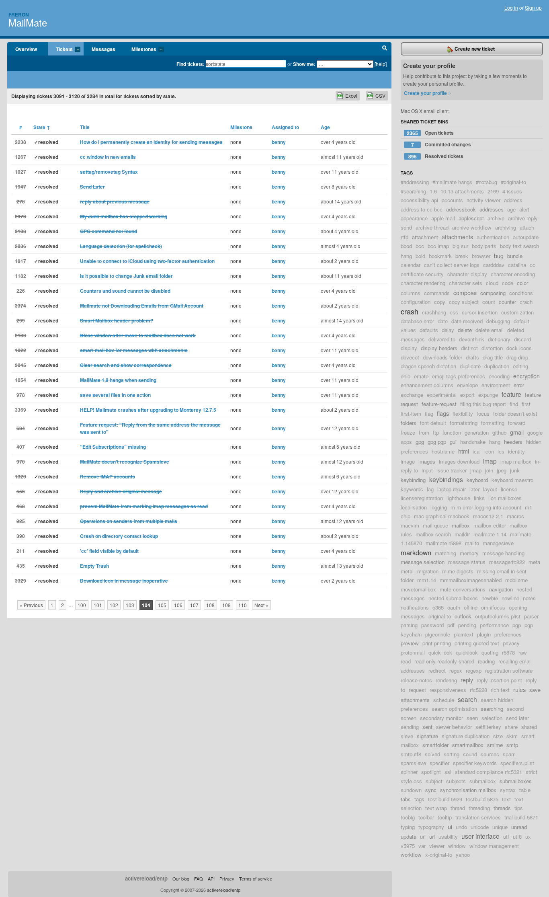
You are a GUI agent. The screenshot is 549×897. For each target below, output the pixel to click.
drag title (493, 357)
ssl (448, 772)
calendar (410, 265)
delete (465, 330)
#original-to (513, 182)
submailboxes (516, 781)
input (427, 470)
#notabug (486, 182)
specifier (439, 763)
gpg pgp (437, 441)
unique (500, 827)
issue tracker (451, 470)
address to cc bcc (421, 209)
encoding (499, 376)
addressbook (461, 209)
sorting (451, 754)
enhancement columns (427, 385)
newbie (489, 598)
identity (516, 451)
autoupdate (526, 237)
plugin (484, 634)
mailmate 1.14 (489, 534)
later (474, 489)
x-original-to (438, 854)
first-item (411, 413)
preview (410, 643)
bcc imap (438, 246)
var (422, 846)
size (498, 736)
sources (490, 754)
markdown (416, 552)
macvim (410, 525)
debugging (498, 321)
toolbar (426, 817)
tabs (406, 799)
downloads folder (442, 357)
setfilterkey (488, 727)
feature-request (439, 404)
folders (408, 423)
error (519, 385)
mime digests (457, 571)
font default (433, 423)
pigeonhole (437, 634)
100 (82, 604)
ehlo (405, 376)
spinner (409, 772)
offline (470, 607)
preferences (508, 634)
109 (226, 604)
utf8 (517, 836)
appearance (414, 218)
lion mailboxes (505, 498)
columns (410, 293)
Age (325, 127)
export (467, 394)
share (511, 727)
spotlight (431, 772)
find (514, 404)
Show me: (304, 64)
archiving (505, 227)
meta (534, 562)
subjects (456, 781)
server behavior (454, 727)
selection (491, 718)
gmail (517, 432)
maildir (462, 534)
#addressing (415, 182)
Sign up (533, 7)
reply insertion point (499, 680)
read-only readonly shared (444, 661)
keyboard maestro (512, 480)
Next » (261, 604)
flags (443, 413)
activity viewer (483, 200)
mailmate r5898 (443, 543)
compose (465, 292)
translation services (478, 817)
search (467, 699)
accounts (452, 200)
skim (512, 736)
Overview (26, 49)
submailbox (482, 781)
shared (529, 727)
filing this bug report (483, 404)
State (41, 127)
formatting (492, 423)
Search (384, 49)
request (417, 690)
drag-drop (517, 357)
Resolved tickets (436, 156)
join (489, 470)
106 (178, 604)
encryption (526, 376)
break (461, 256)
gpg (420, 441)
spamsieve (413, 763)
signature (427, 736)
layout (490, 489)
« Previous (31, 604)
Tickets (60, 49)
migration (427, 571)
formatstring (463, 423)
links (479, 498)
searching (492, 708)
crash (409, 311)
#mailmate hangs (452, 182)
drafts (472, 357)
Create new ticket (474, 48)
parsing (409, 625)
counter (507, 302)
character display (467, 274)
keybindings (446, 479)
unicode (480, 827)
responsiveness (448, 690)
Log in (511, 7)
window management (494, 846)
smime (495, 745)
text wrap (436, 808)
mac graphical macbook (441, 516)
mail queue (435, 525)
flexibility (463, 413)
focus (483, 413)
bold (420, 256)
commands (437, 293)
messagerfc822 (507, 562)
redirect (437, 670)
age (511, 209)
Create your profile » (427, 92)
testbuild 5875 (482, 799)
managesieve (498, 543)
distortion (492, 348)
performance (494, 625)
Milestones (139, 49)
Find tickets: (190, 64)
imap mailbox (515, 461)
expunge (488, 394)
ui (450, 826)
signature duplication (466, 736)
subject (434, 781)
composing (493, 293)
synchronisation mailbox (468, 790)
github (499, 432)
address (513, 200)
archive (496, 218)
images (426, 461)
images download (459, 461)
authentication (493, 237)
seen (472, 718)
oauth (453, 607)
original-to (439, 616)
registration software (509, 670)
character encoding (513, 274)
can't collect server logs (451, 265)
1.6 (433, 191)
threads (502, 808)
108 (210, 604)
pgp (516, 625)
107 (194, 604)
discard (522, 339)
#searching (413, 191)
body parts (484, 246)
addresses (491, 209)
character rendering (423, 283)
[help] (381, 63)
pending (467, 625)
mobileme (516, 580)
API (211, 878)
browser (481, 256)
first (526, 404)
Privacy (226, 878)
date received (467, 321)
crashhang (434, 312)
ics (501, 451)
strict (531, 772)
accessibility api (419, 200)
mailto (472, 543)
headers (513, 441)
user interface (480, 835)
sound (470, 754)
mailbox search (433, 534)
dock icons (519, 348)
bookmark (440, 256)
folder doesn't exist (515, 413)
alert (524, 209)
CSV (380, 95)
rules (519, 689)
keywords (412, 489)
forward (516, 423)
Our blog (180, 878)
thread (458, 808)
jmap (475, 470)
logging (438, 507)
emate (421, 376)
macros (515, 516)
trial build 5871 (521, 817)
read (406, 661)
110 (242, 604)
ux (528, 836)
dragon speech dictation (428, 366)
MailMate (27, 22)
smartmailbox (467, 745)
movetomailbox (418, 589)
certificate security (422, 274)
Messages (103, 49)
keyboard (477, 480)
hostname (443, 451)
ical (477, 451)
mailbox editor (489, 525)
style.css (411, 781)
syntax (508, 790)
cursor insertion (480, 312)
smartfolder (435, 745)
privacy (511, 643)
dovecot (410, 357)
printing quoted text (477, 643)
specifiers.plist (517, 763)
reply (467, 679)
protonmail (413, 652)
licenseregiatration (422, 498)
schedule (443, 700)
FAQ (198, 878)
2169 (493, 191)
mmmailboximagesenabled (471, 580)
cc (532, 265)
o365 (438, 607)
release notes (416, 680)
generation (477, 432)
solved (432, 754)
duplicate (470, 366)
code (507, 283)
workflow (411, 854)
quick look (440, 652)
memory (469, 553)
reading (486, 661)
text (506, 799)
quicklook (467, 652)
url (432, 836)
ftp (436, 432)
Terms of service (255, 878)
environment (495, 385)
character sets (465, 283)
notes (529, 598)
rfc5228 (478, 690)
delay (448, 330)
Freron (18, 14)
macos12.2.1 (488, 516)
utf (506, 836)
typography (431, 827)
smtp (512, 745)
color (522, 283)
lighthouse (458, 498)
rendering (446, 680)
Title (85, 127)
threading (479, 808)
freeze (408, 432)
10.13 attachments (462, 191)
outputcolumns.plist (497, 616)
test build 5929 (445, 799)
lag (430, 489)
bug (499, 255)
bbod (406, 246)
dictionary (499, 339)
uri (423, 836)
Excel (351, 95)
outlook (463, 616)
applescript (471, 218)
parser (531, 616)
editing (520, 366)
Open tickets (430, 133)
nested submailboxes (453, 598)
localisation (414, 507)
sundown (411, 790)
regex (455, 670)
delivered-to (441, 339)
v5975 (408, 846)
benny (279, 142)
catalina (517, 265)
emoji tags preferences (458, 376)
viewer (437, 846)
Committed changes (441, 144)
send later (517, 718)
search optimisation (454, 708)
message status (466, 562)
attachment (425, 237)
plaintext (463, 634)
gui (453, 441)
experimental (442, 394)
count (488, 302)
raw (522, 652)
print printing (436, 643)
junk (515, 470)
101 (98, 604)
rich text (500, 690)
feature (511, 394)
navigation (501, 589)
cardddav (493, 265)
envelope (467, 385)
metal (407, 571)
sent (427, 727)
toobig (408, 817)
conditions (521, 293)
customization (517, 312)
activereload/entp (146, 878)
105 (162, 604)
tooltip (445, 817)
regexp (473, 670)
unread (519, 827)
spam (509, 754)
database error (417, 321)
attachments (457, 236)
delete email (489, 330)
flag (429, 413)
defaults (429, 330)
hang (494, 441)
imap (490, 460)
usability (448, 836)
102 (114, 604)
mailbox (461, 525)
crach (526, 302)
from (424, 432)
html (463, 451)
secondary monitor (441, 718)
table (525, 790)
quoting (489, 652)
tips (518, 808)
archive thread (432, 227)
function (451, 432)
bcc (420, 246)
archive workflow (472, 227)
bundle (514, 256)
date (443, 321)
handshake (472, 441)
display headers (439, 348)
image (408, 461)
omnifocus (493, 607)
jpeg (501, 470)
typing (408, 827)
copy (439, 302)
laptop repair (451, 489)
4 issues (512, 191)
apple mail (443, 218)
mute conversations (462, 589)
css (454, 312)
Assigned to (285, 127)
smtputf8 (411, 754)
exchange (412, 394)
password (432, 625)
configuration (415, 302)
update (408, 836)
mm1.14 (426, 580)
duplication (496, 366)
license (509, 489)
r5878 (508, 652)
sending (410, 727)
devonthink (471, 339)
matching (445, 553)
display (409, 348)
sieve (407, 736)
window (457, 846)
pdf (451, 625)
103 (130, 604)
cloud (492, 283)
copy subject (464, 302)
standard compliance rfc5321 (488, 772)
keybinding (413, 480)
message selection (423, 562)
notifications (415, 607)
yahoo (463, 854)
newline (510, 598)
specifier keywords (475, 763)
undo (461, 827)
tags (419, 799)
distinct (469, 348)
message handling (503, 553)
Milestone (241, 127)
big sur (460, 246)
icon (489, 451)
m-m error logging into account (486, 507)
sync (430, 790)
